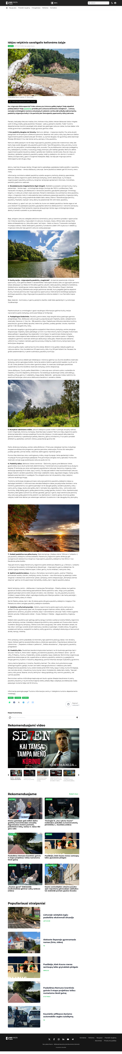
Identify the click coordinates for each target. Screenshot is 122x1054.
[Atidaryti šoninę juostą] (7, 8)
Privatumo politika (110, 1041)
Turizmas (17, 697)
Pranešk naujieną (24, 8)
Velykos (11, 697)
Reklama (45, 8)
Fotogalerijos (36, 8)
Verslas (49, 834)
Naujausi (99, 1038)
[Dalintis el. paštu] (32, 702)
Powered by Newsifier (61, 1047)
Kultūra (12, 799)
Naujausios (12, 8)
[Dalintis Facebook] (14, 702)
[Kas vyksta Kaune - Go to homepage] (13, 1038)
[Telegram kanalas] (73, 1039)
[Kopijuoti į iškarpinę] (28, 702)
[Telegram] (23, 702)
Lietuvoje (12, 865)
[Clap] (68, 704)
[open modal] (115, 3)
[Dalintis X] (18, 702)
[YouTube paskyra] (68, 1039)
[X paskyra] (49, 1039)
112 (44, 946)
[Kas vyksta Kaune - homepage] (13, 3)
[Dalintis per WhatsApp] (9, 702)
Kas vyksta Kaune (29, 46)
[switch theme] (112, 3)
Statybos (12, 834)
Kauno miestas (51, 865)
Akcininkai (98, 1041)
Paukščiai (25, 697)
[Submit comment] (77, 717)
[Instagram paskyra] (59, 1039)
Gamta (10, 46)
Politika (49, 799)
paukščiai (27, 109)
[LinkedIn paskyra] (63, 1039)
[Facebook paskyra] (54, 1039)
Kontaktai (53, 8)
